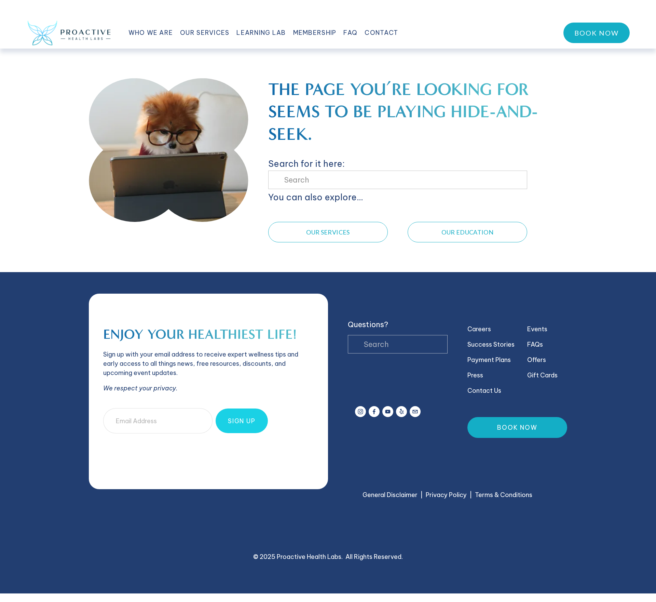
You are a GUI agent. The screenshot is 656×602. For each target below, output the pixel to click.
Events (537, 329)
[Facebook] (374, 411)
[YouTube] (387, 411)
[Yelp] (401, 411)
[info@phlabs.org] (415, 411)
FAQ (350, 33)
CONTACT (381, 33)
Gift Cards (542, 375)
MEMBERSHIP (315, 33)
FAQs (535, 344)
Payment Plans (489, 360)
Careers (479, 329)
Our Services (328, 232)
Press (475, 375)
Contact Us (484, 390)
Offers (536, 360)
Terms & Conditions (503, 495)
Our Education (467, 232)
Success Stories (491, 344)
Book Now (596, 33)
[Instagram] (360, 411)
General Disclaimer (390, 495)
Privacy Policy (446, 495)
